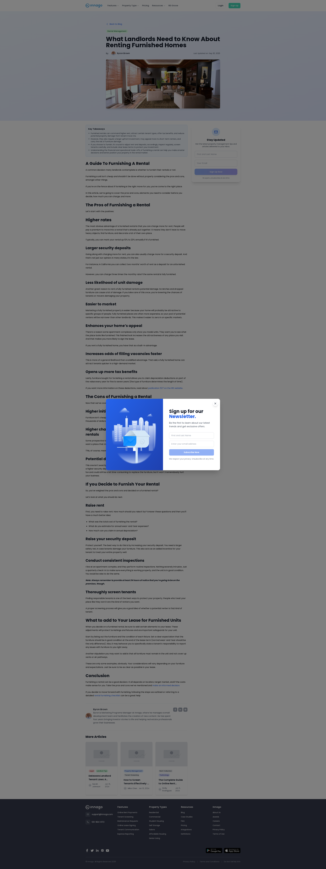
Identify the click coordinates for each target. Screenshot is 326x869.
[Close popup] (215, 403)
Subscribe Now (191, 452)
